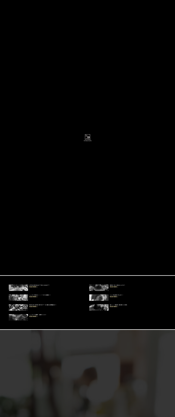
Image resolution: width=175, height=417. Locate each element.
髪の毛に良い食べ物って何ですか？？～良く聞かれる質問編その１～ (43, 305)
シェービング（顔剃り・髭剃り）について (37, 314)
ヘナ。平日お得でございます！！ (116, 295)
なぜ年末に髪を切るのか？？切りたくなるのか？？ (39, 285)
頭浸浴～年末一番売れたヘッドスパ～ (117, 285)
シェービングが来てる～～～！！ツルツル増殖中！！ (40, 295)
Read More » (33, 287)
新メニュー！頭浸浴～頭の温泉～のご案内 (118, 305)
